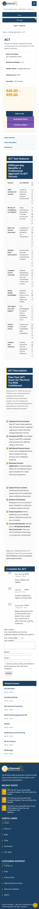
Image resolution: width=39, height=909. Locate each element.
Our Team (8, 852)
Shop (6, 840)
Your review (9, 640)
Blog (6, 835)
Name (7, 652)
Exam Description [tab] (10, 142)
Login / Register (20, 26)
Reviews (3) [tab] (8, 147)
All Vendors (8, 846)
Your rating (9, 638)
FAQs (6, 872)
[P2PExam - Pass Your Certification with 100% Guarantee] (10, 3)
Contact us (8, 866)
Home (4, 32)
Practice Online (20, 125)
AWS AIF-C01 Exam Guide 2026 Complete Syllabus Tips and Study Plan (21, 791)
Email (7, 658)
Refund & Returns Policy (13, 883)
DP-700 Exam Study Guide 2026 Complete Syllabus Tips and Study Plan (21, 799)
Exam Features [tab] (9, 137)
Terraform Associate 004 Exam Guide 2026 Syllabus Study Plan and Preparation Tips (21, 808)
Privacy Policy (9, 877)
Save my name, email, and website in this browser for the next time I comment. (19, 666)
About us (7, 829)
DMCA (6, 895)
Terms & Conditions (11, 889)
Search (20, 15)
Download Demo (21, 119)
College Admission (14, 32)
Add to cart (19, 114)
